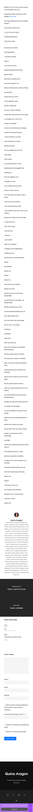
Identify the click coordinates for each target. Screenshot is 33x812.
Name (6, 679)
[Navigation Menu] (31, 2)
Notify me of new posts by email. (16, 731)
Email (6, 687)
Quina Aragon (16, 520)
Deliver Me (13, 16)
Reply (7, 639)
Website (6, 695)
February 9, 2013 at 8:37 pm (10, 630)
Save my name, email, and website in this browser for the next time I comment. (16, 707)
